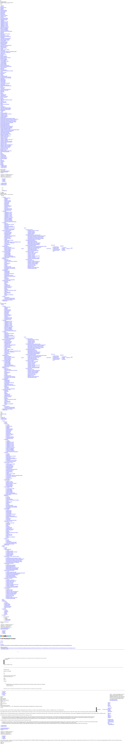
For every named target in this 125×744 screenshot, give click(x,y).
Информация (110, 711)
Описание (4, 691)
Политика (109, 714)
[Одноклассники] (2, 636)
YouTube (3, 180)
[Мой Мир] (3, 636)
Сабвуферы (2, 645)
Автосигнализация (34, 645)
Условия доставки (111, 720)
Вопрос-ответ (110, 723)
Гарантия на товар (111, 721)
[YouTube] (2, 189)
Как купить (6, 602)
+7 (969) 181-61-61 (3, 167)
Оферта (109, 715)
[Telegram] (2, 188)
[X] (5, 636)
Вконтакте (4, 178)
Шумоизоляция (8, 510)
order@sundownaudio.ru (4, 171)
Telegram (3, 179)
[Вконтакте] (2, 187)
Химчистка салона (9, 589)
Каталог (5, 422)
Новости (109, 708)
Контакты (109, 710)
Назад (6, 421)
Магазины (109, 713)
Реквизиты (109, 716)
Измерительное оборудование (62, 645)
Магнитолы (8, 497)
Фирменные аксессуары (10, 522)
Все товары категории (113, 699)
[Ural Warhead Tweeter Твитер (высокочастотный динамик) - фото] (27, 652)
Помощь (109, 717)
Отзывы (3, 692)
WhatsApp (4, 181)
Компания (6, 610)
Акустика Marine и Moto (10, 488)
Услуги (5, 548)
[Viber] (6, 636)
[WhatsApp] (7, 636)
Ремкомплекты (69, 645)
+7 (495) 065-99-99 (4, 165)
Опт (108, 722)
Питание (7, 540)
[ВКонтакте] (1, 636)
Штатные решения (9, 481)
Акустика (7, 425)
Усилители (8, 454)
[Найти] (1, 4)
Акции (109, 703)
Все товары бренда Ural (114, 700)
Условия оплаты (110, 719)
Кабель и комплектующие (12, 645)
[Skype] (9, 636)
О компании (110, 707)
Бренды (109, 705)
